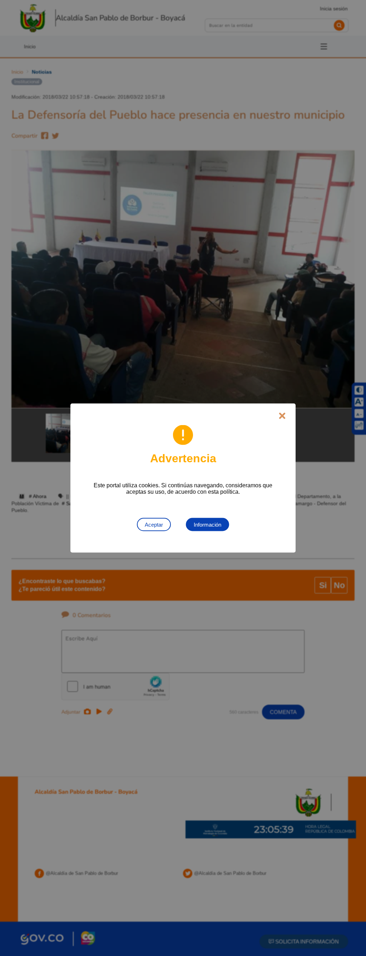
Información (207, 525)
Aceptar (154, 525)
